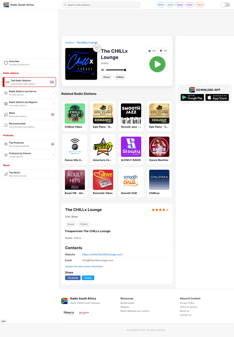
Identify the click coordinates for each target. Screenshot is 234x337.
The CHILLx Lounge (86, 42)
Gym (170, 4)
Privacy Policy (187, 303)
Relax (190, 4)
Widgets (125, 307)
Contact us (185, 314)
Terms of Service (188, 307)
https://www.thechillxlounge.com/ (102, 254)
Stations (69, 42)
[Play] (157, 64)
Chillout (120, 77)
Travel (200, 4)
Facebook (73, 277)
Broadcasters (127, 303)
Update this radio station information (84, 266)
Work (161, 4)
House (106, 77)
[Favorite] (97, 48)
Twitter (88, 277)
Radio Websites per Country (135, 311)
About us (184, 311)
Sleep (180, 4)
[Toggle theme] (225, 4)
